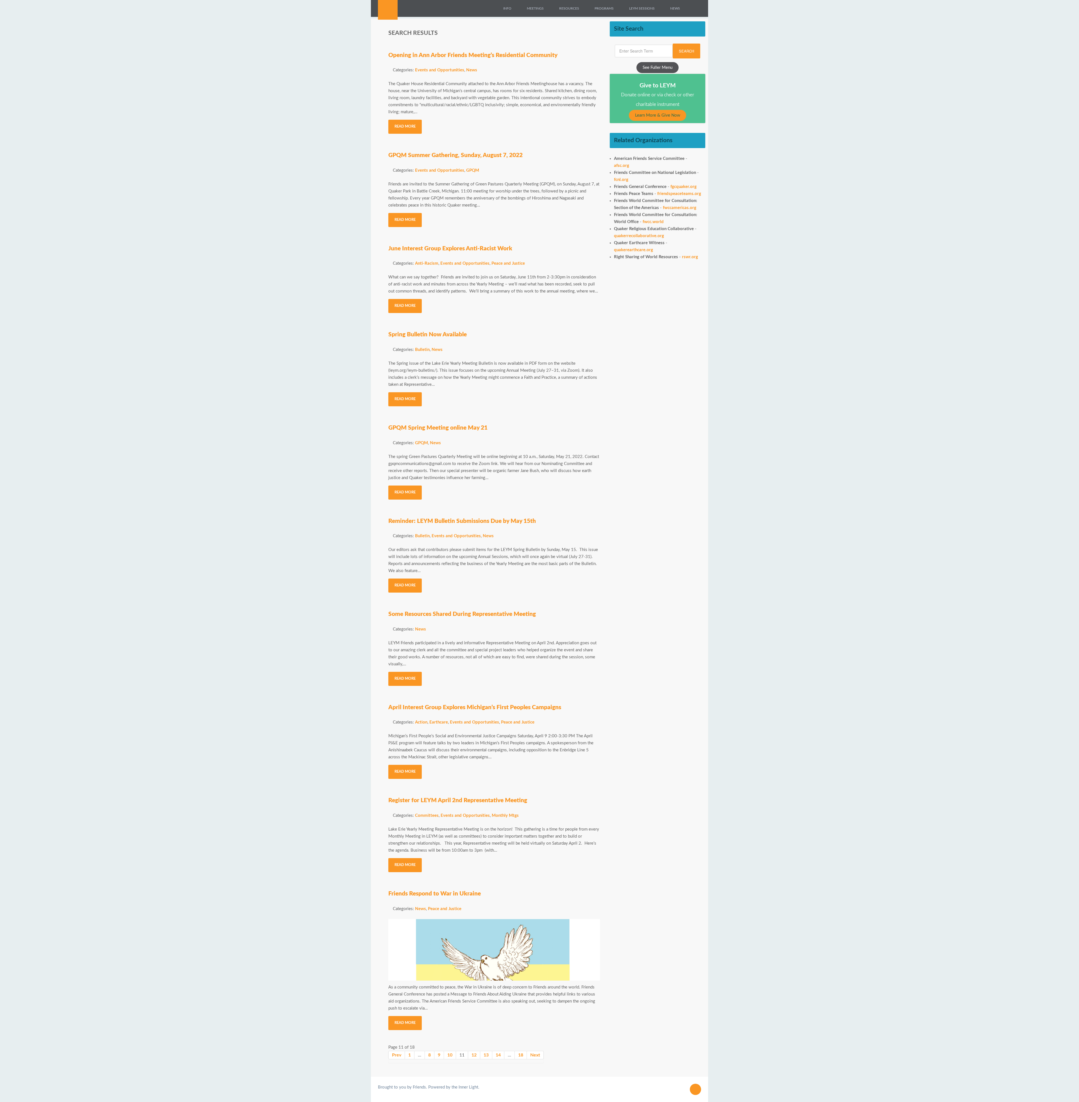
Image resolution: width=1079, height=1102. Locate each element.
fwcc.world (653, 222)
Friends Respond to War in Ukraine (434, 894)
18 (520, 1055)
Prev (396, 1055)
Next (535, 1055)
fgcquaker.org (683, 187)
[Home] (491, 8)
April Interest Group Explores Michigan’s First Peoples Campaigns (474, 707)
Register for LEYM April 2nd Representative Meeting (457, 800)
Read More (405, 126)
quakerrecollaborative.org (639, 236)
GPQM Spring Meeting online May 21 (438, 428)
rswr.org (690, 257)
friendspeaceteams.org (679, 194)
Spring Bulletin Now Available (427, 334)
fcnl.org (621, 180)
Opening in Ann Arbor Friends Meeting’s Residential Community (472, 55)
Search (686, 51)
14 (498, 1055)
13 (486, 1055)
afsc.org (621, 166)
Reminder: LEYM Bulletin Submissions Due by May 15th (462, 521)
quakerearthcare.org (633, 250)
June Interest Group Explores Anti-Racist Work (450, 248)
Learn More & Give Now (657, 115)
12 (474, 1055)
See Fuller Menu (657, 67)
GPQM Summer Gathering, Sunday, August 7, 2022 (455, 155)
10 (449, 1055)
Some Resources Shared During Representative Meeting (462, 614)
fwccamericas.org (679, 208)
